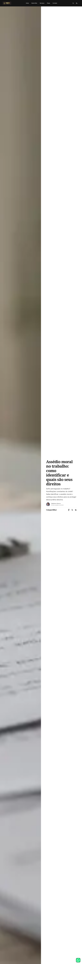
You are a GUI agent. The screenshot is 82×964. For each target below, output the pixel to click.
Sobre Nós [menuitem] (34, 3)
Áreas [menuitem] (48, 3)
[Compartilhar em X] (72, 510)
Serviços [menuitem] (42, 3)
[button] (73, 3)
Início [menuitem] (27, 3)
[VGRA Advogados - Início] (12, 3)
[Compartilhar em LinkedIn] (76, 510)
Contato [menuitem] (55, 3)
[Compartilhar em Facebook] (69, 510)
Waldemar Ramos (56, 503)
